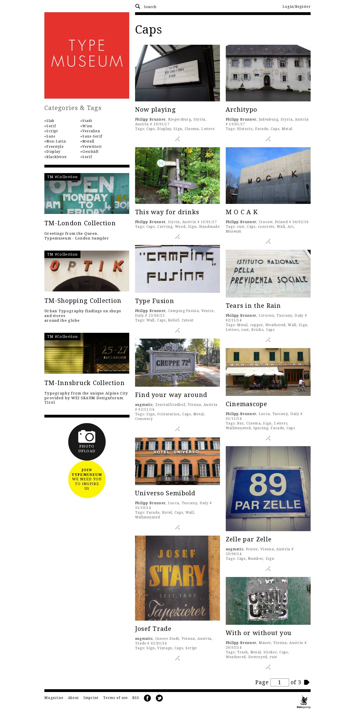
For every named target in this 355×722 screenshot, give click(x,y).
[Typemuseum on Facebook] (147, 698)
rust (241, 227)
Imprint (91, 698)
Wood (180, 227)
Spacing (260, 428)
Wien (87, 126)
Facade (261, 129)
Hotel (167, 512)
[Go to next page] (307, 682)
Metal (287, 129)
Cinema (192, 129)
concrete (266, 227)
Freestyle (55, 147)
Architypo (241, 109)
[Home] (87, 55)
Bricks (257, 330)
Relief (173, 320)
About (73, 698)
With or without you (259, 632)
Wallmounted (238, 428)
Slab (50, 121)
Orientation (168, 414)
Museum (234, 231)
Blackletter (56, 157)
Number (255, 559)
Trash (242, 652)
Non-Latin (56, 141)
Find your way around (171, 394)
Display (164, 129)
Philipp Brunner (150, 119)
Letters (208, 129)
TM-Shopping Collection (83, 300)
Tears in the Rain (253, 305)
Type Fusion (154, 301)
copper (256, 325)
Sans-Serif (92, 136)
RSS (136, 698)
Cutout (188, 320)
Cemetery (144, 419)
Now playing (155, 109)
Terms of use (115, 698)
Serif (51, 126)
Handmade (209, 227)
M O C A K (242, 212)
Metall (88, 141)
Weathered (275, 325)
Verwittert (92, 147)
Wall (281, 227)
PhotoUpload (86, 448)
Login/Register (297, 6)
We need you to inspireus (87, 479)
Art (291, 227)
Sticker (270, 652)
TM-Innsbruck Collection (84, 382)
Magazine (53, 698)
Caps (150, 129)
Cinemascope (246, 404)
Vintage (164, 648)
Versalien (91, 131)
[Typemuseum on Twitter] (159, 698)
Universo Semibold (165, 493)
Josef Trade (153, 628)
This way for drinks (167, 212)
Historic (245, 129)
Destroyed (257, 657)
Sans (50, 136)
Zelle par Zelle (249, 539)
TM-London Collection (80, 223)
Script (191, 648)
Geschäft (90, 152)
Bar (240, 423)
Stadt (87, 121)
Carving (165, 227)
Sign (178, 129)
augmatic (144, 405)
